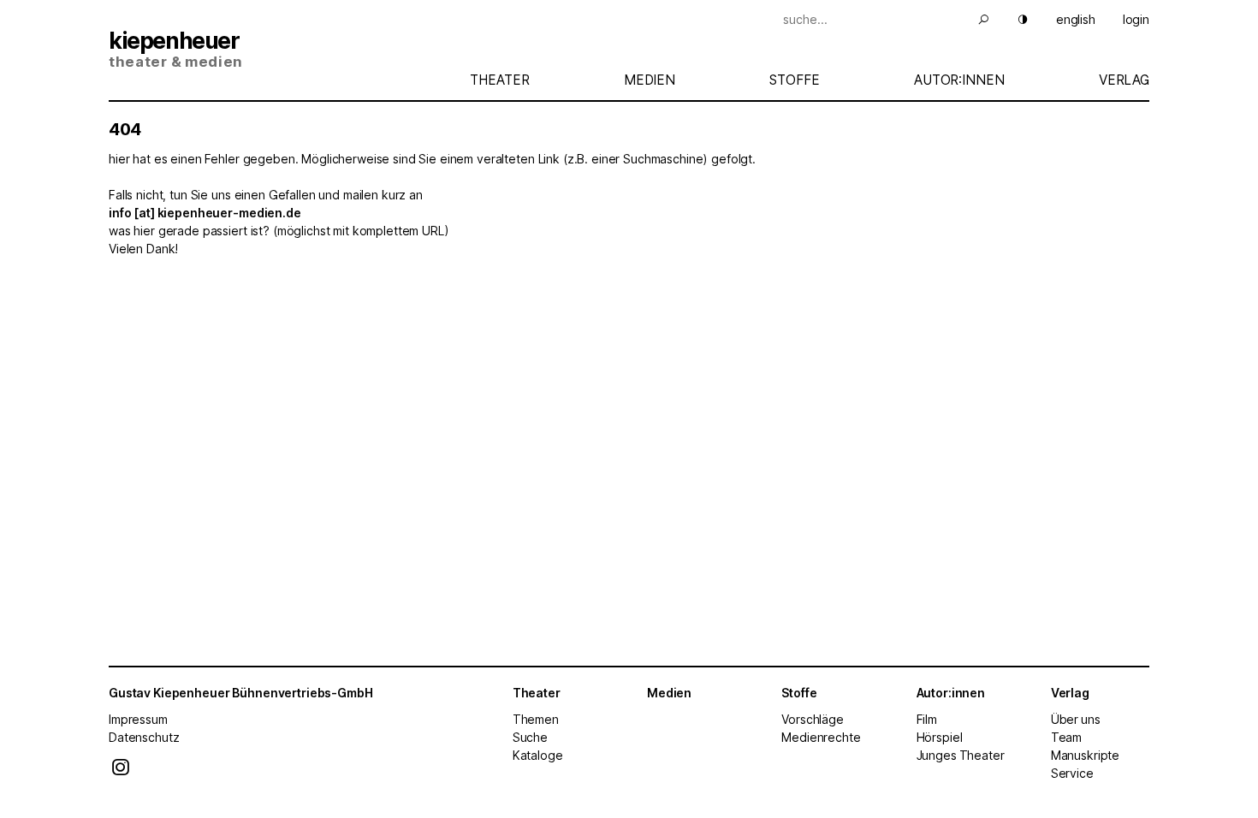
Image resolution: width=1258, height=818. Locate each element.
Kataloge (538, 755)
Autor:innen (959, 80)
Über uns (1076, 719)
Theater (499, 80)
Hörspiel (940, 737)
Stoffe (794, 80)
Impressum (138, 719)
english (1075, 19)
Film (927, 719)
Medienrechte (820, 737)
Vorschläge (812, 719)
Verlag (1124, 80)
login (1136, 19)
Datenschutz (144, 737)
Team (1066, 737)
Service (1072, 773)
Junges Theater (961, 755)
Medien (649, 80)
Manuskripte (1085, 755)
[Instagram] (121, 771)
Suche (530, 737)
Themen (536, 719)
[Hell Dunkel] (1012, 19)
